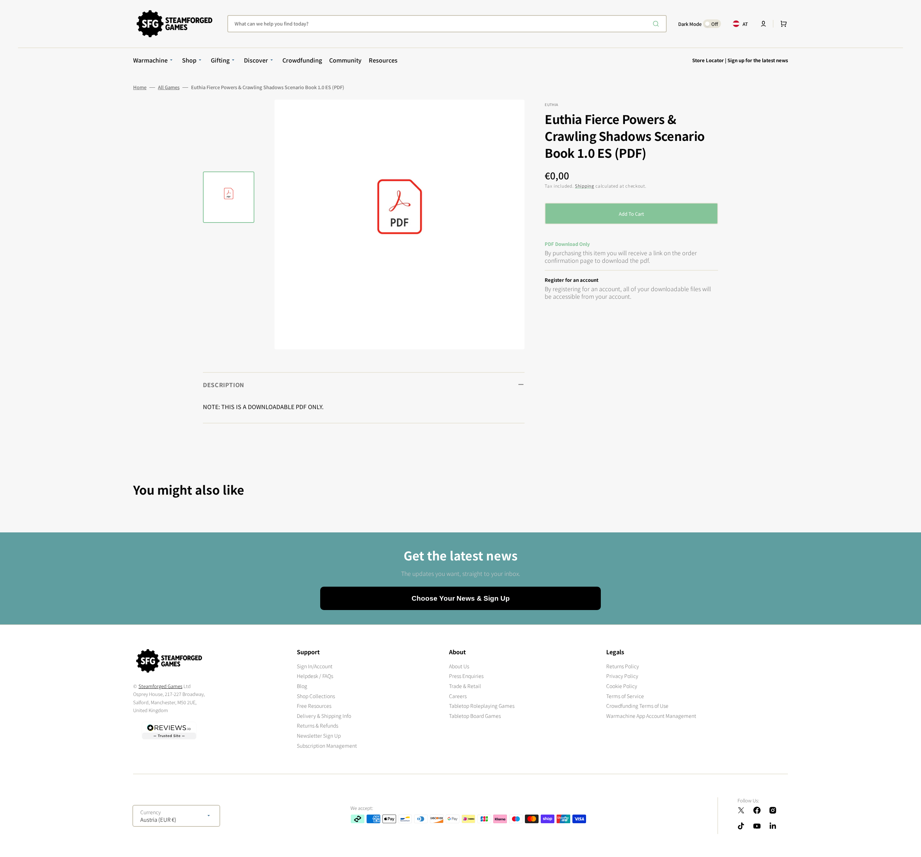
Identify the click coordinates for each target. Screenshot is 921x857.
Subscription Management (327, 745)
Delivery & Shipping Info (324, 715)
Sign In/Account (314, 666)
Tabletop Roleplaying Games (481, 705)
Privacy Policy (622, 675)
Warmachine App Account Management (651, 715)
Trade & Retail (465, 685)
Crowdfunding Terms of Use (637, 705)
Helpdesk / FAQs (315, 675)
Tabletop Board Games (475, 715)
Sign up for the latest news (757, 60)
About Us (459, 666)
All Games (169, 87)
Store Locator (708, 60)
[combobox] (447, 23)
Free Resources (314, 705)
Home (139, 87)
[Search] (657, 24)
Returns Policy (622, 666)
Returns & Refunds (317, 725)
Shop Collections (316, 696)
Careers (458, 696)
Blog (302, 685)
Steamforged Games (160, 686)
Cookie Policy (621, 685)
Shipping (584, 186)
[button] (763, 24)
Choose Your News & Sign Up (461, 598)
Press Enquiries (466, 675)
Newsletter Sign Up (319, 735)
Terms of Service (625, 696)
